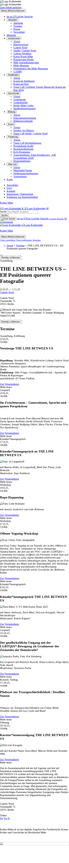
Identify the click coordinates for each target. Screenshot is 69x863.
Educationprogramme (24, 118)
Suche (3, 211)
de (8, 16)
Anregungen (20, 176)
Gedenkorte (19, 99)
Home (10, 245)
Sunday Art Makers (23, 130)
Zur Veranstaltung (9, 384)
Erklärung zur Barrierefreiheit (22, 197)
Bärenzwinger (20, 44)
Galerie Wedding (22, 53)
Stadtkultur (13, 75)
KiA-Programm (21, 152)
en (11, 16)
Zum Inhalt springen (10, 7)
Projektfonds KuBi (23, 146)
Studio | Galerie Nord (24, 50)
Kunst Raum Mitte (23, 56)
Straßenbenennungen (24, 108)
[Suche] (8, 219)
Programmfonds (21, 161)
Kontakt (11, 191)
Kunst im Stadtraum (23, 81)
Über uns (12, 164)
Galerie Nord (20, 47)
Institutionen (14, 38)
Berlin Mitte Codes (23, 105)
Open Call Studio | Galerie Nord (30, 133)
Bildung (11, 112)
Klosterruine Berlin (23, 59)
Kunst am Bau (21, 84)
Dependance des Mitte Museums (30, 68)
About (16, 41)
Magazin (11, 35)
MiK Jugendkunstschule (26, 62)
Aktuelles (12, 20)
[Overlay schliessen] (1, 255)
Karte (10, 179)
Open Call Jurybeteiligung (27, 143)
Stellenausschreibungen (25, 173)
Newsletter (19, 32)
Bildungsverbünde (23, 121)
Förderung (13, 137)
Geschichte (13, 93)
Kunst (11, 124)
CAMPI (17, 71)
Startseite (18, 23)
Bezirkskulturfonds (23, 149)
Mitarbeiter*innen (22, 170)
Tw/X (7, 818)
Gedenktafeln (20, 102)
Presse (16, 29)
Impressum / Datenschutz (20, 194)
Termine (17, 26)
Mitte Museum (21, 65)
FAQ (9, 188)
